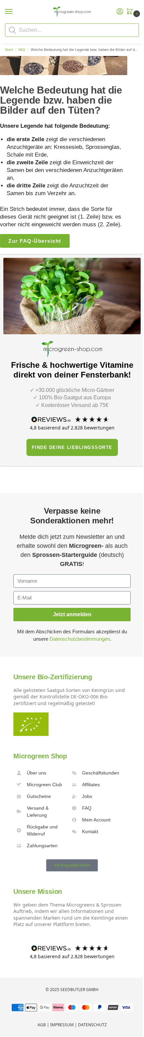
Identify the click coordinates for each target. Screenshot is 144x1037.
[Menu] (15, 12)
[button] (131, 12)
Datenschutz (92, 1025)
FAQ (21, 49)
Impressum (62, 1025)
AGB (42, 1025)
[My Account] (120, 11)
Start (9, 49)
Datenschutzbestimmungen (80, 639)
